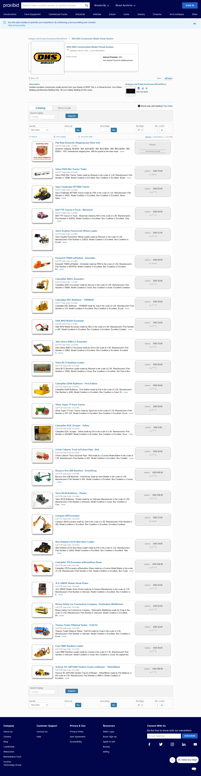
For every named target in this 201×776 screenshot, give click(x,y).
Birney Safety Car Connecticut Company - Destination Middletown (89, 604)
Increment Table (86, 137)
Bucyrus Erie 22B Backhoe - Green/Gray (76, 470)
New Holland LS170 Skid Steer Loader (74, 542)
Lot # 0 (58, 146)
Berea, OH (34, 78)
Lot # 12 (58, 408)
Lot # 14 (58, 453)
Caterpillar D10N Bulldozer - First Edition (76, 383)
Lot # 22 (58, 628)
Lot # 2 (58, 190)
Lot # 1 (58, 172)
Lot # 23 (58, 649)
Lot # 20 (58, 586)
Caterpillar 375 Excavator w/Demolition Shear (78, 562)
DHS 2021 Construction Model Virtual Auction (92, 39)
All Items (148, 137)
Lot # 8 (58, 324)
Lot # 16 (58, 496)
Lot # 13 (58, 429)
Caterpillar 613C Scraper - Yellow (72, 425)
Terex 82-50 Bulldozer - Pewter (71, 493)
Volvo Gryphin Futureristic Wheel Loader (76, 231)
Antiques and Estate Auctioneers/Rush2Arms (47, 39)
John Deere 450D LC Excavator (71, 342)
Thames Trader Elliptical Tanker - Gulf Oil (76, 625)
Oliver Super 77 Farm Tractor (70, 404)
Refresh (34, 136)
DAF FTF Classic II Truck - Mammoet (74, 210)
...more (121, 151)
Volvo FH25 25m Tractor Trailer (71, 169)
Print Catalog (60, 136)
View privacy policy (17, 25)
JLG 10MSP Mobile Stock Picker (71, 583)
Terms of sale (64, 108)
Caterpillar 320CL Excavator (69, 279)
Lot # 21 (58, 607)
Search (71, 116)
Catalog (40, 108)
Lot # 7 (58, 303)
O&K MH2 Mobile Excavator (69, 321)
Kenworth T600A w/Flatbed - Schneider (75, 258)
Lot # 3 (58, 213)
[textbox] (42, 117)
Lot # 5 (58, 261)
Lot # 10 (58, 366)
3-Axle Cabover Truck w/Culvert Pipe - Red (77, 449)
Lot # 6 (58, 282)
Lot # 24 (58, 670)
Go (78, 130)
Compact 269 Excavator (67, 516)
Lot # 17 (58, 519)
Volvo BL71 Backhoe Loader (69, 362)
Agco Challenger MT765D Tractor (72, 187)
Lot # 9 (58, 345)
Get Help (168, 106)
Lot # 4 (58, 234)
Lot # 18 (58, 545)
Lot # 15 (58, 474)
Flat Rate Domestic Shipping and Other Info (77, 143)
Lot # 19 (58, 565)
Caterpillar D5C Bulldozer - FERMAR (74, 300)
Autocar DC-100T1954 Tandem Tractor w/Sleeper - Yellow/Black (87, 667)
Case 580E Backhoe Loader (69, 646)
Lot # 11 (58, 387)
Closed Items (158, 137)
